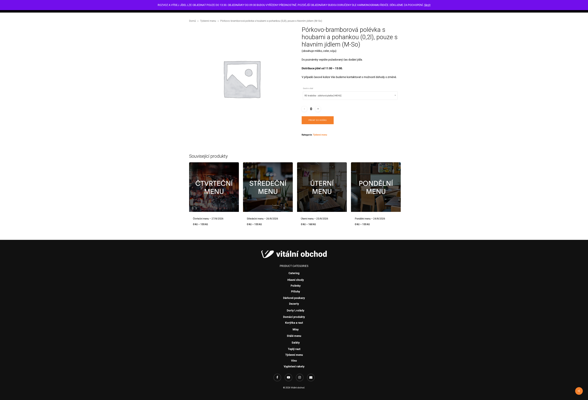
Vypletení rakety (294, 366)
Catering (294, 273)
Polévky (296, 285)
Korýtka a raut (294, 322)
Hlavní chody (295, 279)
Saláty (296, 342)
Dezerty (294, 303)
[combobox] (350, 95)
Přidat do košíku (318, 120)
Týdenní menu (208, 20)
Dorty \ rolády (295, 310)
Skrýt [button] (427, 5)
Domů (192, 20)
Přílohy (295, 291)
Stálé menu (294, 335)
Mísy (296, 329)
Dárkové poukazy (294, 298)
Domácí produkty (294, 316)
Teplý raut (294, 349)
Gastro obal (308, 88)
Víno (294, 360)
